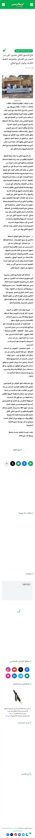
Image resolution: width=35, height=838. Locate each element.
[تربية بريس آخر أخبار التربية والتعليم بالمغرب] (17, 4)
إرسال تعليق (26, 584)
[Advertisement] (17, 30)
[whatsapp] (27, 675)
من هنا (11, 713)
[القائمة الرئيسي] (31, 4)
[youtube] (14, 669)
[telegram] (20, 675)
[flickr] (8, 675)
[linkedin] (14, 675)
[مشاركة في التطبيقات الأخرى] (6, 463)
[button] (24, 463)
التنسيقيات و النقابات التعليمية (24, 51)
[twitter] (20, 669)
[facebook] (27, 669)
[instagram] (8, 669)
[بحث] (3, 4)
